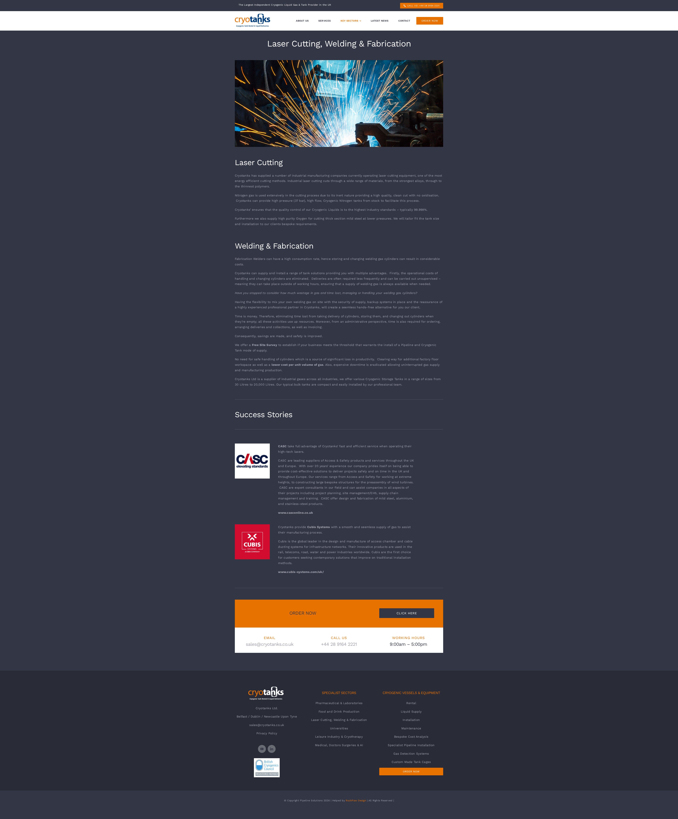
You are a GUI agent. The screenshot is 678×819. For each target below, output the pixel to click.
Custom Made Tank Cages (411, 762)
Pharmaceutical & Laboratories (339, 703)
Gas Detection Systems (411, 753)
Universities (339, 728)
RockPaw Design (356, 800)
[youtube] (262, 749)
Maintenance (411, 728)
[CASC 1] (252, 445)
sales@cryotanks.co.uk (266, 725)
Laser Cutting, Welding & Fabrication (339, 720)
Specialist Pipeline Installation (411, 745)
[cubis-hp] (252, 525)
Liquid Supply (411, 711)
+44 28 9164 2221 (339, 644)
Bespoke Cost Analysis (411, 736)
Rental (411, 703)
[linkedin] (272, 749)
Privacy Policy (266, 733)
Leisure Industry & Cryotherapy (339, 736)
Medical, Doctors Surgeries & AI (339, 745)
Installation (411, 720)
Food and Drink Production (339, 711)
